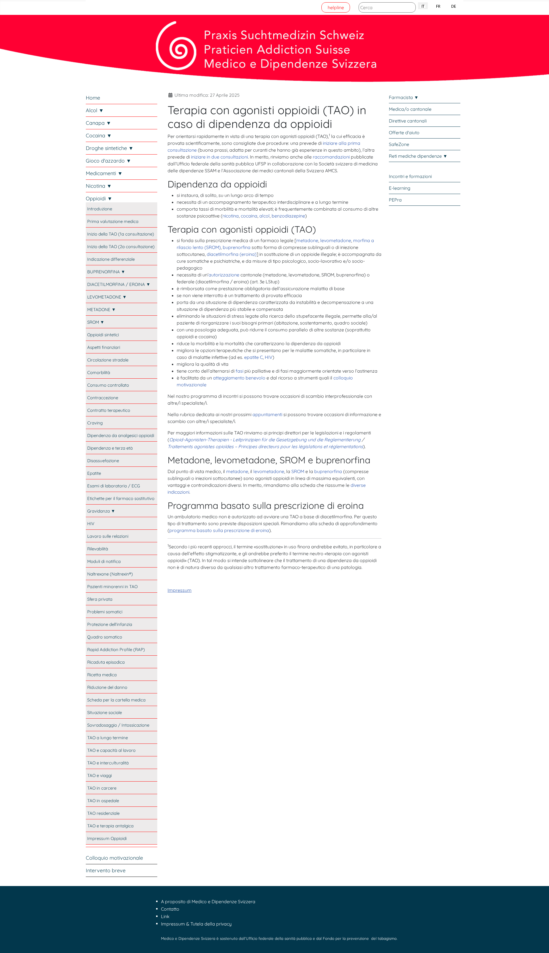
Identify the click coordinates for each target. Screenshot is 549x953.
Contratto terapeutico (108, 410)
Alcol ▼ (95, 110)
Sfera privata (99, 599)
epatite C (253, 357)
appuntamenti (267, 414)
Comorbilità (98, 372)
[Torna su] (539, 942)
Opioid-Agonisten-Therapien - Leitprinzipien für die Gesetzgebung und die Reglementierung (265, 439)
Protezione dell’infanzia (109, 624)
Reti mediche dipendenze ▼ (418, 156)
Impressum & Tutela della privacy (196, 924)
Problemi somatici (104, 611)
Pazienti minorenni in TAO (112, 586)
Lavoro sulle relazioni (107, 536)
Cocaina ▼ (99, 135)
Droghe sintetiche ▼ (110, 148)
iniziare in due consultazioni (219, 157)
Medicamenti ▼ (104, 173)
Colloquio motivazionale (114, 858)
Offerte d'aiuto (404, 132)
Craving (95, 423)
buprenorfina (236, 247)
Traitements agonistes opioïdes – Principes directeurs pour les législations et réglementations (265, 446)
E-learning (399, 188)
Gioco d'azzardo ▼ (108, 160)
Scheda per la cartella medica (116, 700)
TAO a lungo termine (107, 737)
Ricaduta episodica (106, 662)
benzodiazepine (288, 216)
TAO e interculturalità (108, 763)
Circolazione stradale (107, 360)
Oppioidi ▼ (99, 198)
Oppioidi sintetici (103, 334)
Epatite (94, 473)
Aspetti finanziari (103, 347)
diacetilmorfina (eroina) (231, 254)
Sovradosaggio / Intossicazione (118, 725)
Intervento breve (106, 870)
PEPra (395, 200)
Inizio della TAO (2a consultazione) (121, 246)
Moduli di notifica (104, 561)
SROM (297, 471)
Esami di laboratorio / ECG (113, 486)
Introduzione (99, 208)
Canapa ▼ (98, 123)
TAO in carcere (101, 788)
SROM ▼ (95, 322)
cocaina (249, 216)
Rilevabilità (97, 548)
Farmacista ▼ (404, 97)
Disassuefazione (103, 460)
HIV (90, 523)
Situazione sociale (104, 712)
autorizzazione (223, 275)
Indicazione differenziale (111, 259)
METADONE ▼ (101, 309)
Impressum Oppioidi (107, 838)
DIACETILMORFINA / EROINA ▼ (118, 284)
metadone (307, 240)
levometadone (335, 240)
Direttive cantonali (408, 121)
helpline (336, 7)
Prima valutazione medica (112, 221)
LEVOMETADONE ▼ (107, 297)
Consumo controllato (108, 385)
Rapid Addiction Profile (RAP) (116, 649)
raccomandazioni (331, 157)
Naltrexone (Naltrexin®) (110, 574)
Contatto (170, 909)
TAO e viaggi (99, 775)
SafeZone (399, 144)
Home (93, 97)
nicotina (230, 216)
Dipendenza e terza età (110, 448)
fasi (239, 371)
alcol (264, 216)
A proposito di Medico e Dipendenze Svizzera (208, 901)
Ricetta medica (102, 674)
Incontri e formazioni (410, 176)
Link (165, 916)
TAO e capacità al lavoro (111, 750)
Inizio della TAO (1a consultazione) (120, 234)
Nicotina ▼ (99, 186)
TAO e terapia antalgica (110, 826)
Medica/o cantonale (410, 109)
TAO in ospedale (103, 800)
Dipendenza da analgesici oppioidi (120, 435)
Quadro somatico (104, 637)
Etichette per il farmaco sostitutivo (120, 498)
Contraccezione (102, 397)
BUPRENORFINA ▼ (106, 271)
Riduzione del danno (107, 687)
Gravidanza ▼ (101, 511)
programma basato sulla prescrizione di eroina (219, 530)
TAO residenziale (103, 813)
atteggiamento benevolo (239, 378)
